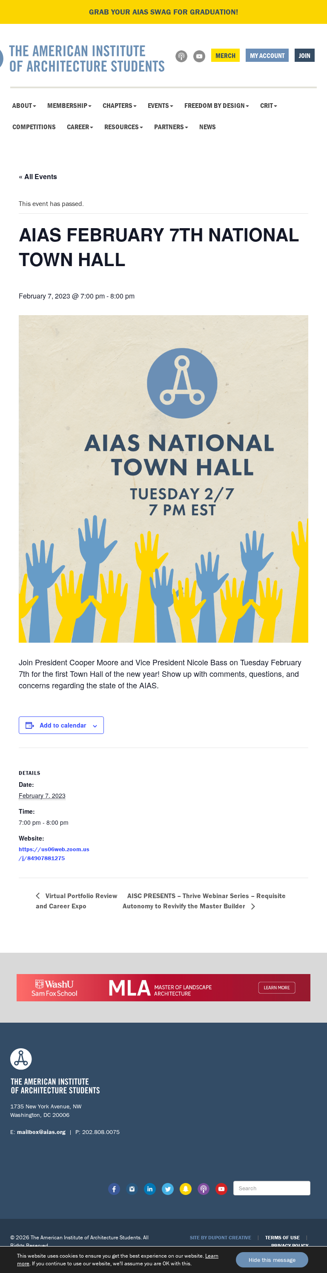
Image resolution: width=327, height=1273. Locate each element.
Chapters (117, 105)
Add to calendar (63, 725)
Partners (169, 126)
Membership (67, 105)
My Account (267, 55)
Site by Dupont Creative (220, 1237)
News (207, 126)
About (22, 105)
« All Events (38, 176)
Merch (225, 55)
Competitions (34, 126)
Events (158, 105)
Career (78, 126)
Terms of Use (282, 1237)
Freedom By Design (214, 105)
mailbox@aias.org (41, 1132)
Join (304, 55)
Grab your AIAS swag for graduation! (163, 12)
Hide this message (272, 1260)
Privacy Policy (289, 1245)
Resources (121, 126)
